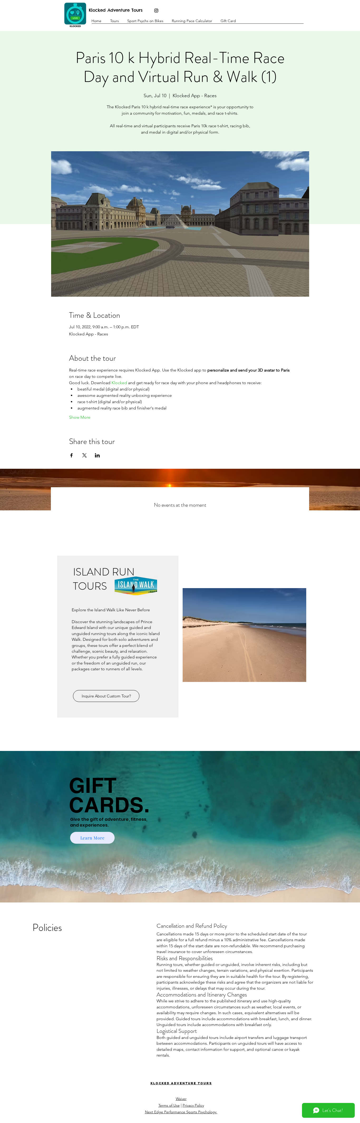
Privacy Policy (193, 1105)
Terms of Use (169, 1105)
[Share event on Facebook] (71, 455)
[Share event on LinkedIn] (97, 455)
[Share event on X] (84, 455)
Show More (79, 417)
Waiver (181, 1098)
